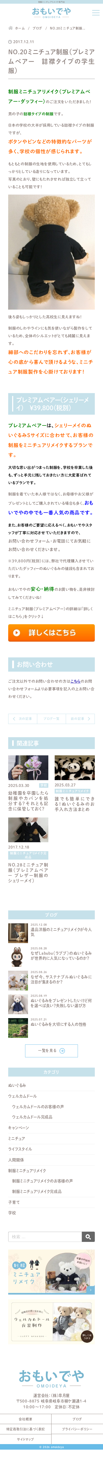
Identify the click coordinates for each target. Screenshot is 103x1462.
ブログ (77, 1419)
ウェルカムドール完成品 (32, 1117)
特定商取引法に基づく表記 (25, 1429)
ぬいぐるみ (17, 1085)
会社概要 (25, 1419)
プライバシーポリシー (77, 1429)
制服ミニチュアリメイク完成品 (37, 1191)
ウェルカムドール (22, 1096)
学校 (12, 1213)
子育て (14, 1202)
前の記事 (77, 718)
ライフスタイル (20, 1149)
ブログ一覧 (51, 718)
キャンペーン (18, 1128)
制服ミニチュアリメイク (27, 1171)
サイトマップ (25, 1439)
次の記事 (25, 718)
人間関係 (16, 1160)
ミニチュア (16, 1139)
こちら (76, 681)
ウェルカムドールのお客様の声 (38, 1107)
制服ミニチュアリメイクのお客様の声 (42, 1181)
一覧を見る (47, 1050)
